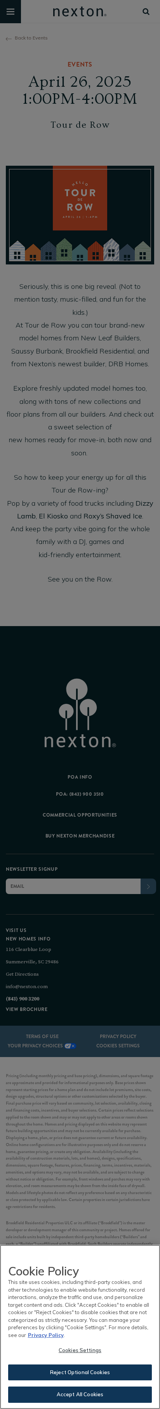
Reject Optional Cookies (80, 1372)
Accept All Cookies (80, 1394)
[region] (80, 1327)
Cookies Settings (80, 1350)
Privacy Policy (46, 1335)
